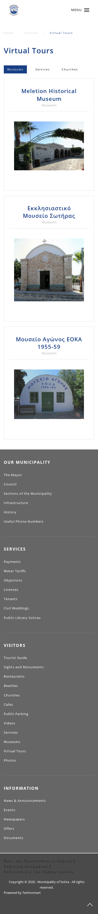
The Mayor (13, 475)
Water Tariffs (15, 571)
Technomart (31, 892)
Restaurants (14, 676)
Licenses (11, 589)
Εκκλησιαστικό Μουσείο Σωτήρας (49, 212)
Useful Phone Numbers (23, 521)
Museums (15, 69)
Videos (9, 723)
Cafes (8, 704)
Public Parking (16, 714)
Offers (9, 828)
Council (10, 484)
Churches (70, 69)
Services (42, 69)
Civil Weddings (16, 608)
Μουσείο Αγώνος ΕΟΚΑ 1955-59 (49, 343)
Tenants (11, 599)
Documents (13, 838)
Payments (12, 561)
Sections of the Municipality (28, 493)
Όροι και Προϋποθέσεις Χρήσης (38, 861)
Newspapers (14, 819)
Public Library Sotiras (22, 617)
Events (9, 810)
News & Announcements (25, 800)
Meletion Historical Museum (49, 94)
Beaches (11, 685)
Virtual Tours (15, 751)
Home (9, 33)
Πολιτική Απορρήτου (26, 866)
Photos (10, 760)
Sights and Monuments (24, 667)
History (10, 512)
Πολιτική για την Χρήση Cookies (39, 872)
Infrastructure (16, 503)
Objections (13, 580)
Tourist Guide (15, 657)
